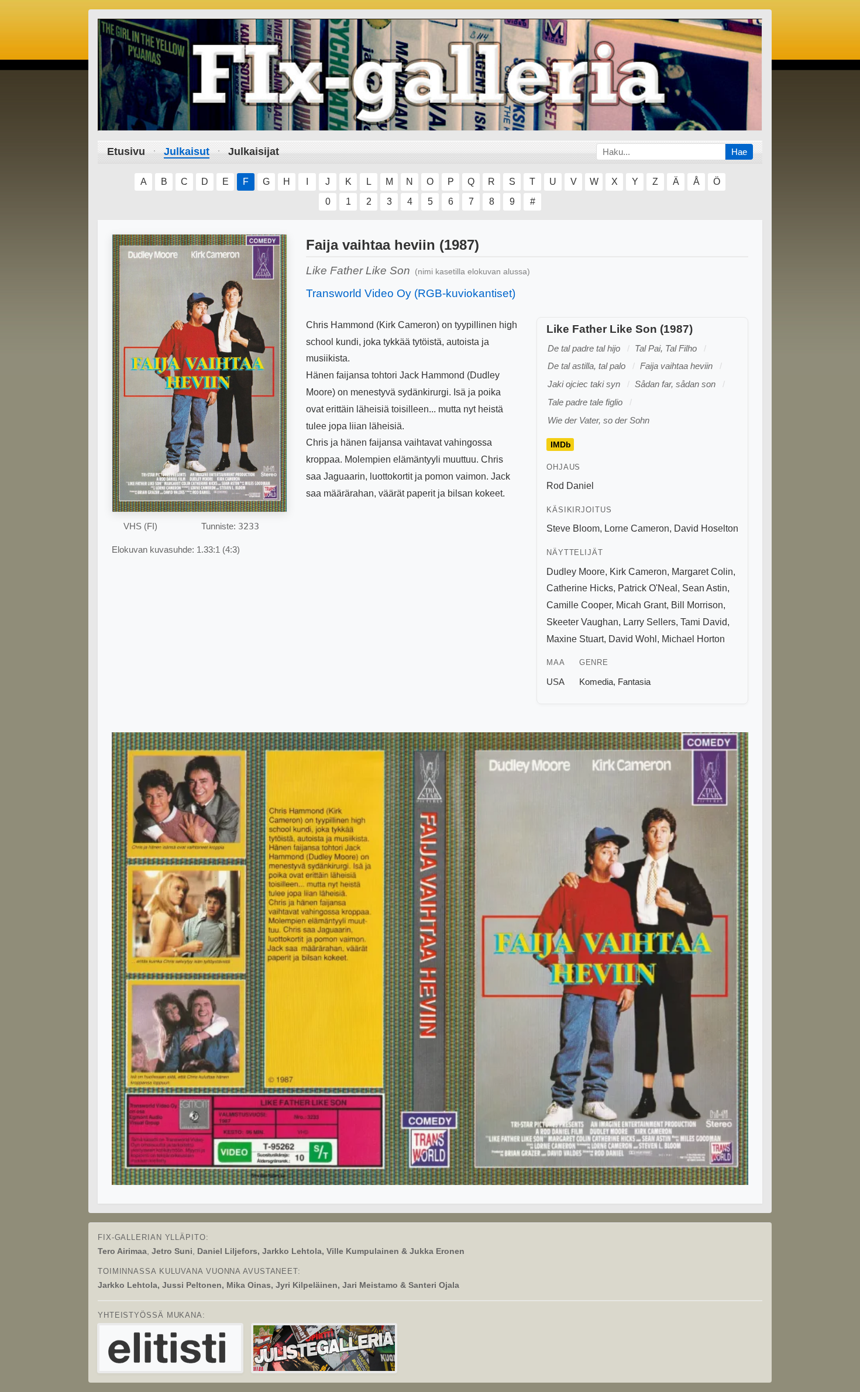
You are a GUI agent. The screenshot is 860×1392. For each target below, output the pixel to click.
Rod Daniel (570, 486)
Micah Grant (641, 605)
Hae (739, 152)
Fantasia (634, 682)
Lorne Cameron (636, 528)
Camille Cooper (578, 605)
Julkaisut (186, 151)
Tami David (703, 622)
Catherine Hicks (579, 588)
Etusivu (126, 151)
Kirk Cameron (638, 572)
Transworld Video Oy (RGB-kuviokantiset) (410, 293)
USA (555, 682)
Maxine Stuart (575, 639)
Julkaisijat (253, 151)
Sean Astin (704, 588)
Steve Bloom (573, 528)
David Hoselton (706, 528)
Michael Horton (693, 639)
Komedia (596, 682)
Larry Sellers (649, 622)
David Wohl (632, 639)
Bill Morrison (697, 605)
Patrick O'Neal (647, 588)
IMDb (561, 444)
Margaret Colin (702, 572)
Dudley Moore (575, 572)
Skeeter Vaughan (582, 622)
